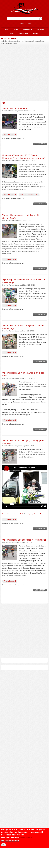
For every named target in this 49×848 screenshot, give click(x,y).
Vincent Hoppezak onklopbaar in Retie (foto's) (24, 540)
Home (7, 30)
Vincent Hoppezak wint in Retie (13, 514)
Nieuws (16, 30)
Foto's (12, 34)
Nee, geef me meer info (10, 840)
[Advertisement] (24, 73)
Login (29, 23)
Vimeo (42, 514)
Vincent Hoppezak (10, 135)
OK (3, 845)
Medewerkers (23, 34)
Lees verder (41, 144)
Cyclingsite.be (33, 514)
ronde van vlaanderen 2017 (29, 195)
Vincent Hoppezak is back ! (15, 108)
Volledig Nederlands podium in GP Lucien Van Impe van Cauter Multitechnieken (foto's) (23, 42)
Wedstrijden (27, 30)
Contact (21, 23)
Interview (40, 30)
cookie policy (25, 837)
